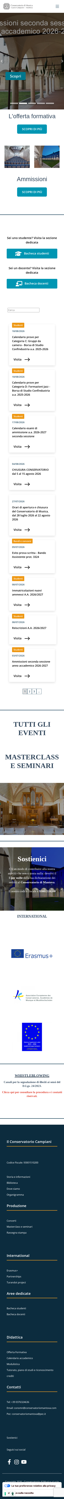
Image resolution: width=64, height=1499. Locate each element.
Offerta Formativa (17, 1352)
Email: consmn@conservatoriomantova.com (31, 1408)
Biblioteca (12, 1182)
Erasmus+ (12, 1270)
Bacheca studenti (16, 1308)
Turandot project (16, 1282)
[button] (1, 61)
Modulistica (13, 1364)
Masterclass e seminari (19, 1226)
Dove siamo (13, 1188)
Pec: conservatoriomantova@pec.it (26, 1414)
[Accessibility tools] (12, 1494)
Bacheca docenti (16, 1314)
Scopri (22, 76)
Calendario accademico (20, 1358)
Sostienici (12, 1437)
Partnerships (14, 1276)
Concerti (11, 1220)
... (39, 691)
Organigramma (15, 1194)
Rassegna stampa (16, 1232)
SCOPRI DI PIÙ (32, 129)
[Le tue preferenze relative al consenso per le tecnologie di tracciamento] (5, 1494)
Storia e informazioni (18, 1176)
